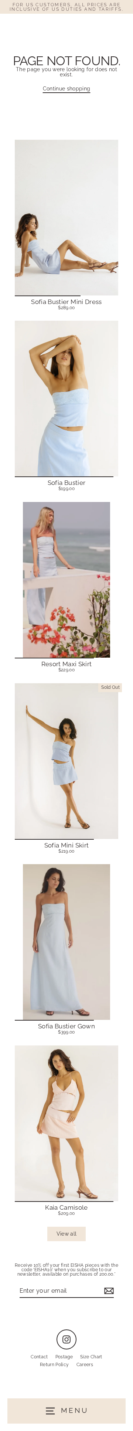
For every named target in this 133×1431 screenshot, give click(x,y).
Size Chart (91, 1356)
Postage (64, 1356)
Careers (84, 1364)
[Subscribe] (108, 1291)
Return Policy (54, 1364)
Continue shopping (67, 89)
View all (67, 1234)
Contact (39, 1356)
